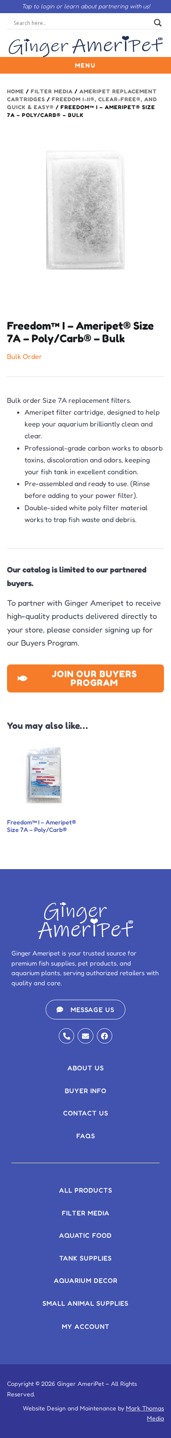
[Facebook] (104, 1036)
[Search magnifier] (158, 23)
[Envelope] (85, 1036)
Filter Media (52, 91)
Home (15, 91)
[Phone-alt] (66, 1036)
